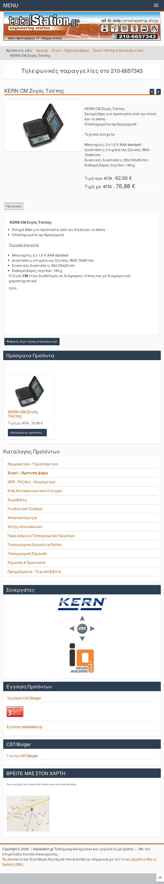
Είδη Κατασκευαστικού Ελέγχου (35, 490)
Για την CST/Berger (22, 755)
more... (14, 288)
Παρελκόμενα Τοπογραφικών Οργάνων (41, 535)
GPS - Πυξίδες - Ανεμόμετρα (31, 481)
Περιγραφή (14, 206)
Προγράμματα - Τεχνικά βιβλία (34, 571)
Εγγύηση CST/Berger (24, 698)
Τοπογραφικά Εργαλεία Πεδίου (35, 544)
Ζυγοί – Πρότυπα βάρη (70, 50)
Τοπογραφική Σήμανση (27, 553)
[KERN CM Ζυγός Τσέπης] (29, 391)
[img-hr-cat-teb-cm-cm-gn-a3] (43, 125)
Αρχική (42, 50)
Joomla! (13, 859)
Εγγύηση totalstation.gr (24, 726)
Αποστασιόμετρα (22, 517)
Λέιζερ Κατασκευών (25, 526)
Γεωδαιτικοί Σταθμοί (25, 508)
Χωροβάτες (17, 499)
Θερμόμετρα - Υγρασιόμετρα (33, 463)
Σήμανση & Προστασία (26, 562)
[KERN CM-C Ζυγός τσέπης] (158, 92)
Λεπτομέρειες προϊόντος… (27, 432)
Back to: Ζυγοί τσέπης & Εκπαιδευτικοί (33, 341)
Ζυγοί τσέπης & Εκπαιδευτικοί (118, 50)
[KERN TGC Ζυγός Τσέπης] (152, 92)
